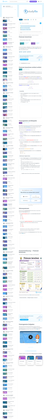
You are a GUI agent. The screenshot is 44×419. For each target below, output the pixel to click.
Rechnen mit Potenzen (35, 35)
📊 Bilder (35, 200)
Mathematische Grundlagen (27, 35)
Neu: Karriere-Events (33, 1)
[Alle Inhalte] (39, 1)
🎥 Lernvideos (25, 196)
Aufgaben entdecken (24, 59)
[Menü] (41, 1)
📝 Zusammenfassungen (35, 196)
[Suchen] (27, 1)
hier (30, 294)
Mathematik (20, 35)
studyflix (5, 1)
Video (36, 48)
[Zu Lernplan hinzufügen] (31, 19)
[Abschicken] (40, 23)
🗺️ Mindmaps (25, 200)
